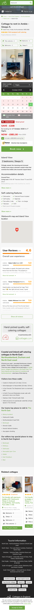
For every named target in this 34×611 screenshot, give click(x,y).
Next (29, 64)
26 (8, 111)
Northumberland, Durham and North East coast (15, 358)
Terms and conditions (13, 586)
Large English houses (23, 579)
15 (22, 104)
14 (17, 104)
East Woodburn (7, 457)
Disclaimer (22, 590)
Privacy (25, 586)
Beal (4, 460)
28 (17, 111)
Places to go (28, 11)
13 (13, 104)
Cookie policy (12, 590)
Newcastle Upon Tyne (9, 451)
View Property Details (10, 528)
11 (3, 104)
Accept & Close (17, 608)
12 (8, 104)
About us (21, 582)
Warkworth (14, 3)
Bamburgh (6, 423)
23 (26, 108)
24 (30, 108)
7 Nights (17, 85)
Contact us (8, 11)
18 (3, 108)
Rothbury (5, 446)
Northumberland (6, 373)
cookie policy (27, 603)
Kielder (5, 454)
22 (22, 108)
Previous (4, 64)
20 (13, 108)
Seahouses (6, 449)
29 (22, 111)
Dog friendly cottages (9, 582)
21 (17, 108)
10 (30, 101)
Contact (29, 582)
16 (26, 104)
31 (30, 111)
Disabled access (9, 579)
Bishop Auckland (8, 414)
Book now (16, 149)
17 (30, 104)
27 (13, 111)
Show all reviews (17, 317)
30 (26, 111)
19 (8, 108)
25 (3, 111)
